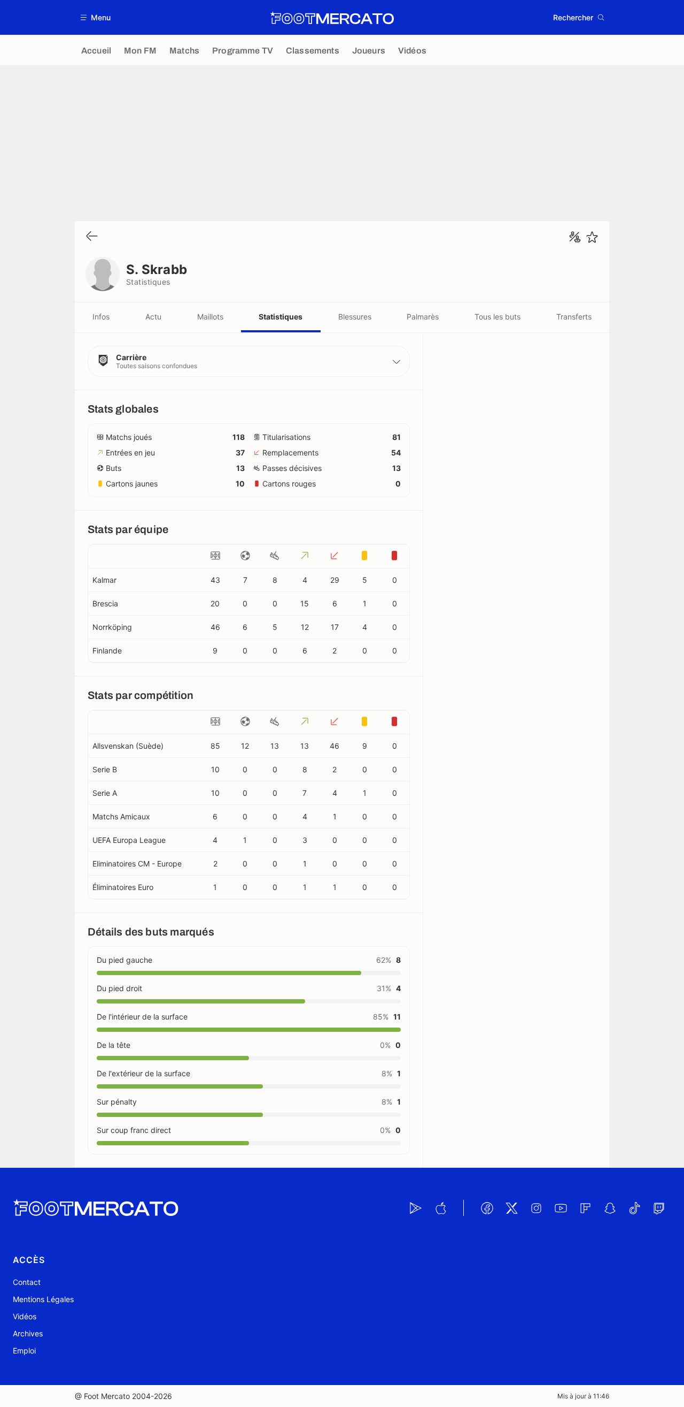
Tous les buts (497, 316)
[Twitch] (659, 1208)
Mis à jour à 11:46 (583, 1396)
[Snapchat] (610, 1208)
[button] (96, 17)
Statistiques (280, 316)
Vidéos (24, 1316)
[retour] (92, 237)
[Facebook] (487, 1208)
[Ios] (440, 1208)
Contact (27, 1282)
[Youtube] (561, 1208)
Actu (153, 316)
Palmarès (423, 316)
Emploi (24, 1350)
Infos (101, 316)
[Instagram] (536, 1208)
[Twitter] (511, 1208)
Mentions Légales (43, 1299)
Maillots (210, 316)
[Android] (416, 1208)
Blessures (354, 316)
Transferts (574, 316)
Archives (28, 1333)
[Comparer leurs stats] (575, 237)
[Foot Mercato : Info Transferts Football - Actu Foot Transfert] (332, 17)
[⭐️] (592, 237)
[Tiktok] (634, 1208)
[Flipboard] (585, 1208)
